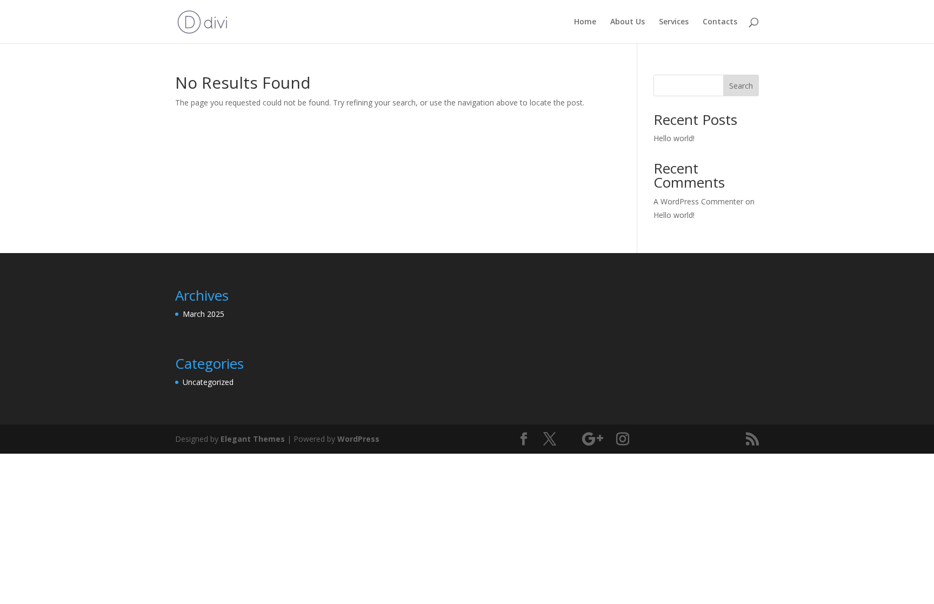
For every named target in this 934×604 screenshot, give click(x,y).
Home (585, 22)
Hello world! (674, 138)
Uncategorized (208, 382)
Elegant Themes (253, 439)
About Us (627, 22)
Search (741, 86)
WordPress (358, 439)
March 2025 (203, 314)
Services (674, 22)
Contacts (720, 22)
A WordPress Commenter (698, 201)
